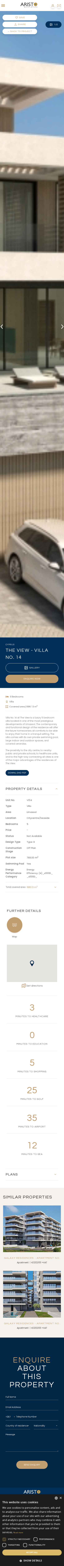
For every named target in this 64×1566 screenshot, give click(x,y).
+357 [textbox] (8, 1416)
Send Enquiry (32, 1465)
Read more (18, 1532)
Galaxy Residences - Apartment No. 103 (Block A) (32, 1324)
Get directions (34, 985)
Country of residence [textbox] (17, 1425)
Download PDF (17, 773)
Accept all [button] (32, 1552)
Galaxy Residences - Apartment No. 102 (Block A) (32, 1259)
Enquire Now (32, 679)
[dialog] (32, 1530)
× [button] (60, 1498)
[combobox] (11, 1417)
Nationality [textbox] (39, 1425)
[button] (32, 1560)
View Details (32, 1233)
